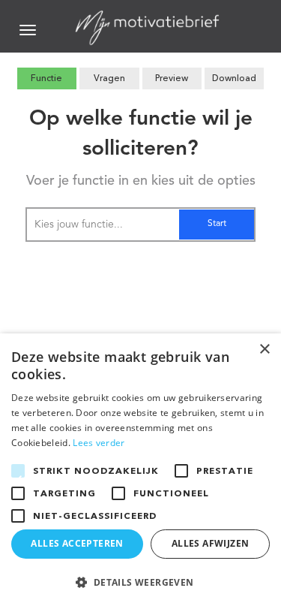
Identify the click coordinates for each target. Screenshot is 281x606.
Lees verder (98, 442)
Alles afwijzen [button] (211, 543)
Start (217, 223)
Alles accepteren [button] (77, 543)
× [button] (264, 349)
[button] (140, 581)
